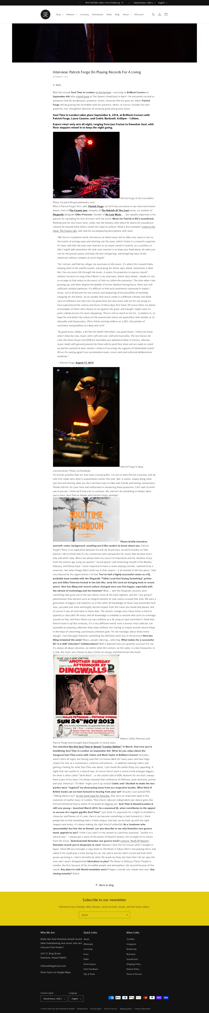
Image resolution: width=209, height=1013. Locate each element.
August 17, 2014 (85, 362)
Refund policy (82, 1008)
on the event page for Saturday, (93, 795)
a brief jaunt (82, 96)
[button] (59, 14)
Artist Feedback (91, 969)
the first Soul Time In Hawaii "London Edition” (95, 746)
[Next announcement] (129, 2)
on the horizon (103, 92)
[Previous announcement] (80, 2)
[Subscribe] (127, 915)
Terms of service (110, 1008)
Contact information (142, 1008)
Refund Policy (133, 969)
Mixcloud (131, 954)
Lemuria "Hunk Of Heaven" (134, 840)
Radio (86, 959)
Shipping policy (126, 1008)
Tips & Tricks (89, 974)
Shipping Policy (134, 964)
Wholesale (88, 944)
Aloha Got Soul (53, 1009)
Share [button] (58, 85)
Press (86, 954)
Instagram (131, 944)
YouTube (130, 939)
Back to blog (106, 885)
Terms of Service (134, 974)
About (86, 939)
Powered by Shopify (67, 1009)
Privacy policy (96, 1008)
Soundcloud (132, 959)
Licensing (88, 949)
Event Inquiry (90, 964)
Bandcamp (131, 949)
